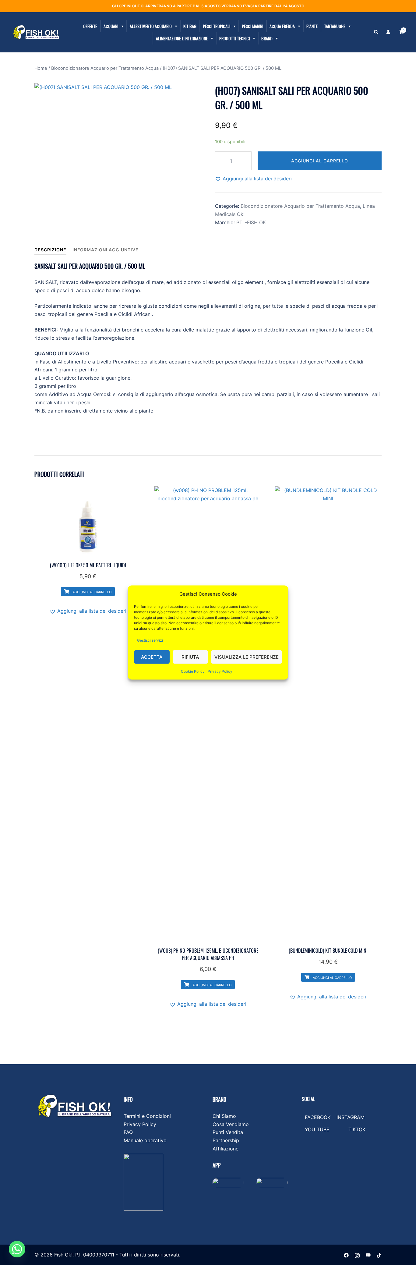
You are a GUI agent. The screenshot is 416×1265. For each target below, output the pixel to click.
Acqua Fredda (282, 26)
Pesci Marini (252, 26)
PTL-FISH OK (251, 222)
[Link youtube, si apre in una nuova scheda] (368, 1255)
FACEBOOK (317, 1117)
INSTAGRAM (351, 1117)
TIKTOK (356, 1129)
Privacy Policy (220, 671)
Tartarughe (334, 26)
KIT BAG (189, 26)
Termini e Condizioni (147, 1116)
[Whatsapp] (17, 1249)
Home (40, 68)
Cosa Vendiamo (231, 1124)
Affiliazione (225, 1149)
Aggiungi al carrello (319, 160)
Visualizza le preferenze (246, 657)
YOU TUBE (317, 1129)
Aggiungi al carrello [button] (91, 592)
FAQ (128, 1132)
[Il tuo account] (388, 32)
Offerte (90, 26)
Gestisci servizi (150, 640)
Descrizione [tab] (50, 249)
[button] (376, 32)
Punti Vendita (228, 1132)
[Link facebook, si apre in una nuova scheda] (346, 1255)
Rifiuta (190, 657)
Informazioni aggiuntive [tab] (105, 249)
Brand (267, 38)
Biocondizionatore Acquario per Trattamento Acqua (105, 68)
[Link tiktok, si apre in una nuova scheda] (379, 1255)
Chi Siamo (224, 1116)
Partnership (226, 1140)
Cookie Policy (193, 671)
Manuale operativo (145, 1140)
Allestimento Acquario (151, 26)
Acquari (111, 26)
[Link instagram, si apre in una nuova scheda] (357, 1255)
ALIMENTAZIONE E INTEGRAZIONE (182, 38)
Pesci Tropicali (216, 26)
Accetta (152, 657)
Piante (312, 26)
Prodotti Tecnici (234, 38)
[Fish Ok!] (36, 32)
